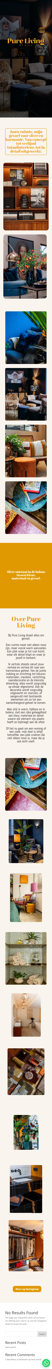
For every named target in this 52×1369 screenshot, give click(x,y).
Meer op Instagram (27, 1289)
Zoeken (42, 1334)
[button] (46, 1363)
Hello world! (10, 1347)
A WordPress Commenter (16, 1359)
